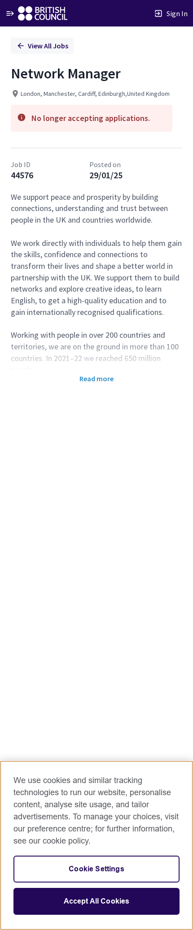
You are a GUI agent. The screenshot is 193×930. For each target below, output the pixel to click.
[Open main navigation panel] (9, 13)
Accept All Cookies (97, 901)
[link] (42, 13)
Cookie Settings (96, 869)
